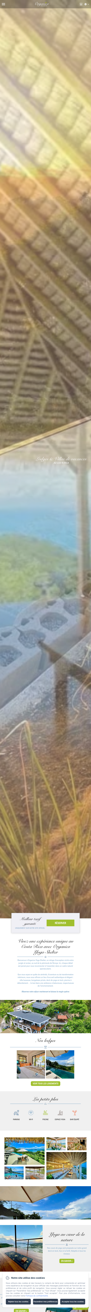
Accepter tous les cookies (73, 1301)
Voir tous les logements (45, 1083)
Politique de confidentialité (37, 1296)
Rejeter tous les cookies (18, 1301)
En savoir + (67, 1261)
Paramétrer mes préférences (45, 1301)
